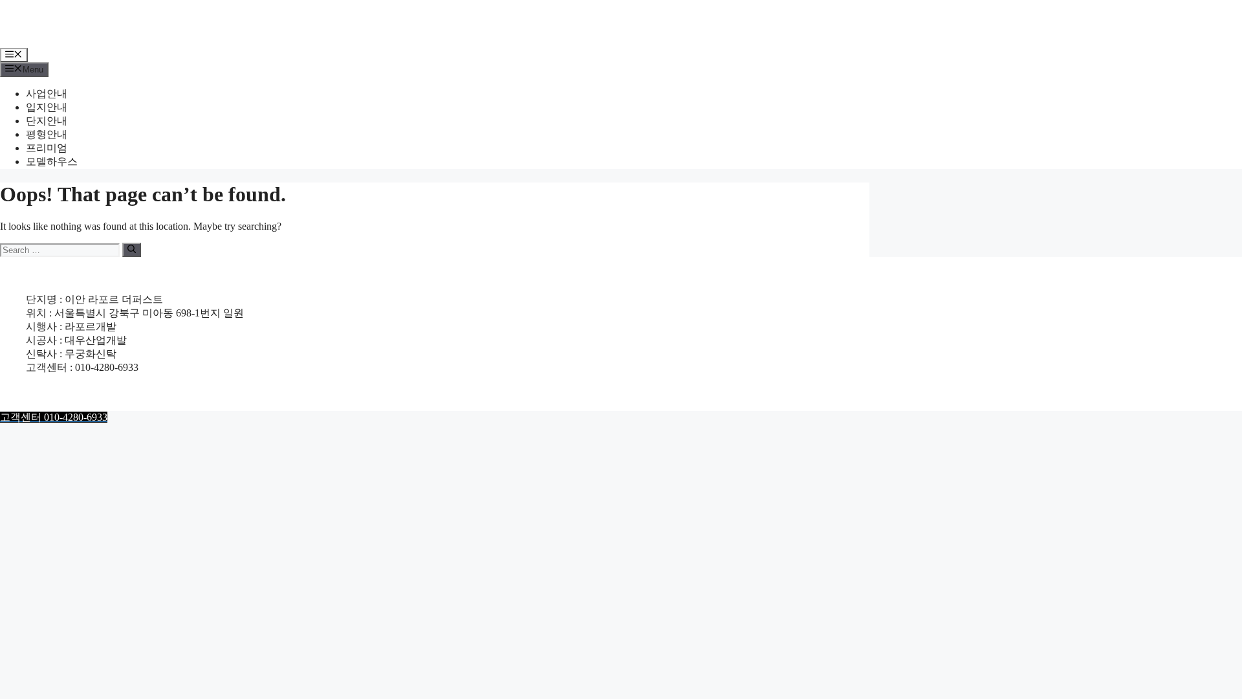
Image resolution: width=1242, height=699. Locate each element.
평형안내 (46, 134)
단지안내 (46, 120)
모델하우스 (52, 161)
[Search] (131, 250)
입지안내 (46, 107)
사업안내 (46, 93)
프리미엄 (46, 147)
